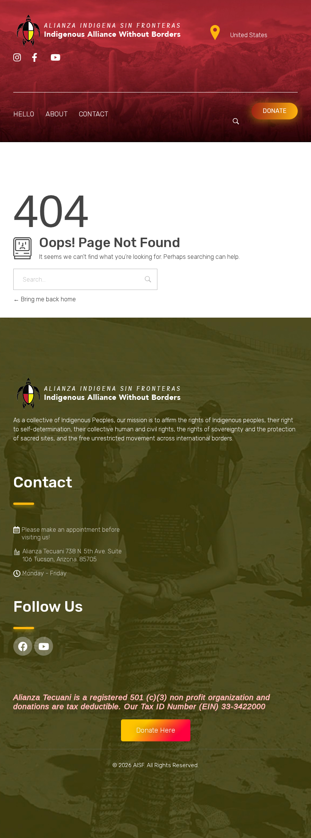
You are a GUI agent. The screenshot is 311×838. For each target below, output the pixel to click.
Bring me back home (47, 299)
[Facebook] (22, 646)
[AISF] (98, 30)
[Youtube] (43, 646)
